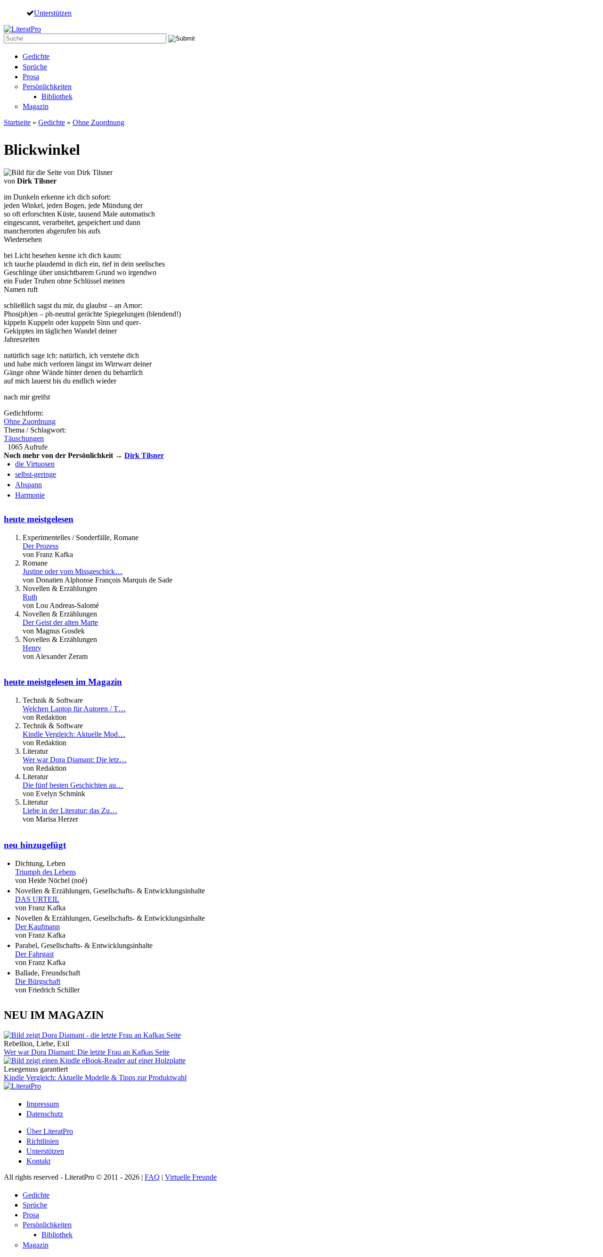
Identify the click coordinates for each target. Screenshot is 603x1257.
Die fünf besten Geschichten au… (73, 785)
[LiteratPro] (22, 29)
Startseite (17, 122)
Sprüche (35, 67)
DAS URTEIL (37, 899)
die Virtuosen (35, 464)
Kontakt (38, 1161)
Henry (32, 648)
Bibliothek (57, 96)
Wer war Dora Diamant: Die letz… (75, 760)
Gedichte (36, 56)
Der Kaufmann (37, 927)
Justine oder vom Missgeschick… (72, 571)
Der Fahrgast (34, 954)
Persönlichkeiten (47, 87)
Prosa (31, 77)
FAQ (152, 1177)
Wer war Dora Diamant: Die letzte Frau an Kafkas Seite (87, 1052)
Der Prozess (40, 546)
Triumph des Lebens (45, 872)
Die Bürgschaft (37, 981)
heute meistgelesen (38, 519)
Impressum (42, 1104)
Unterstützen (53, 13)
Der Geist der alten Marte (60, 622)
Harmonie (30, 495)
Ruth (30, 597)
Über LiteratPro (49, 1131)
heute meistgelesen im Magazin (63, 682)
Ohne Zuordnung (98, 122)
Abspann (28, 485)
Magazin (36, 106)
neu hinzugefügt (35, 845)
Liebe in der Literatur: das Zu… (70, 811)
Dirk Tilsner (144, 455)
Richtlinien (42, 1141)
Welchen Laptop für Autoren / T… (74, 709)
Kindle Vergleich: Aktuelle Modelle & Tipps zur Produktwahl (95, 1078)
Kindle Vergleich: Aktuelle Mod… (74, 734)
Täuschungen (24, 438)
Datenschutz (44, 1114)
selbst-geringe (35, 474)
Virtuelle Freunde (191, 1177)
